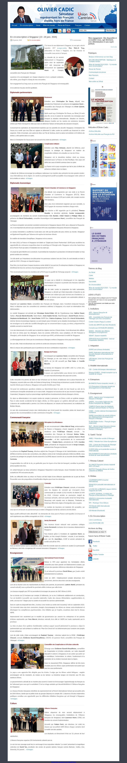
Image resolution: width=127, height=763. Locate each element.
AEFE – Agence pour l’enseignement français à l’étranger (101, 398)
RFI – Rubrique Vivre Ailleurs (98, 503)
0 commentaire (76, 40)
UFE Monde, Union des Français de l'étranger (101, 359)
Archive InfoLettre (95, 131)
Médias (91, 278)
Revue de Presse (64, 25)
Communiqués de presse (97, 72)
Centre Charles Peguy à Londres (100, 322)
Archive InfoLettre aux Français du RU (101, 134)
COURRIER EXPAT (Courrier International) (98, 480)
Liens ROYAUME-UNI (96, 523)
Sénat (38, 25)
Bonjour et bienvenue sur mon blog (101, 57)
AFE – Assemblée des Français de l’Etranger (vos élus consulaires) (100, 318)
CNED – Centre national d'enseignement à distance (102, 411)
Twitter (95, 546)
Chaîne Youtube (98, 554)
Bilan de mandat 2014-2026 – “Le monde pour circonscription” (103, 65)
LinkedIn (96, 559)
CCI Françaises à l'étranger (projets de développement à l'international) (102, 387)
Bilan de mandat (49, 25)
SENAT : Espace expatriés (98, 336)
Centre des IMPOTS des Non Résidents (102, 325)
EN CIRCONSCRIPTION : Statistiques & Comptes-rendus (102, 60)
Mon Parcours (93, 75)
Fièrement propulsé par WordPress (63, 762)
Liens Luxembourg (95, 520)
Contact (87, 25)
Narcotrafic (92, 282)
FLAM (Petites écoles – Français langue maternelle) (102, 422)
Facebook (96, 541)
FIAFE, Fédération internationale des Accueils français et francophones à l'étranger (101, 354)
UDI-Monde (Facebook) (97, 510)
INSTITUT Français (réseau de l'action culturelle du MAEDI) (101, 470)
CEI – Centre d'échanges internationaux (102, 369)
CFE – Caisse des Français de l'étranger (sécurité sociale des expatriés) (102, 445)
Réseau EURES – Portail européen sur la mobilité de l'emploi (103, 373)
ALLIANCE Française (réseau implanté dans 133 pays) (102, 465)
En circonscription (26, 25)
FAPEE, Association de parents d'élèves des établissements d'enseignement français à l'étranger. (102, 417)
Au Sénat (92, 272)
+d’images (62, 140)
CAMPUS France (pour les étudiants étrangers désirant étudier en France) (101, 407)
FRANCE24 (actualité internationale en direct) (102, 485)
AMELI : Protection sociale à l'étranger (101, 438)
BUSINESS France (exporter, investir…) (102, 383)
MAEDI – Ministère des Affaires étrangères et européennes (99, 331)
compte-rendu (62, 48)
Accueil (14, 25)
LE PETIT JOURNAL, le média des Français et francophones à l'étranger (101, 494)
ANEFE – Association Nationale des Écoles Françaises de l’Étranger (101, 402)
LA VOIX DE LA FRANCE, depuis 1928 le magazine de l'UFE (102, 490)
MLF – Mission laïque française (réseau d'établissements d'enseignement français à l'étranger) (102, 427)
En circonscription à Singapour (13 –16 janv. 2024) (33, 37)
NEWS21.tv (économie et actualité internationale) (100, 499)
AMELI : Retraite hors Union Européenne (102, 441)
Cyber (91, 275)
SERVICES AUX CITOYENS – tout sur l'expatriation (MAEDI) (101, 339)
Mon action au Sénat (96, 81)
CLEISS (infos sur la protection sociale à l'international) (102, 450)
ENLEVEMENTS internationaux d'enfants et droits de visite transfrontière (103, 454)
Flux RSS (96, 550)
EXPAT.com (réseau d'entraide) (99, 349)
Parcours (78, 25)
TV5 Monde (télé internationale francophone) (99, 506)
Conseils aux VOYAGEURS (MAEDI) (101, 328)
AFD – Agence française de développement (98, 313)
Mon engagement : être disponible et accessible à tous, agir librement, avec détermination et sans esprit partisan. (102, 42)
